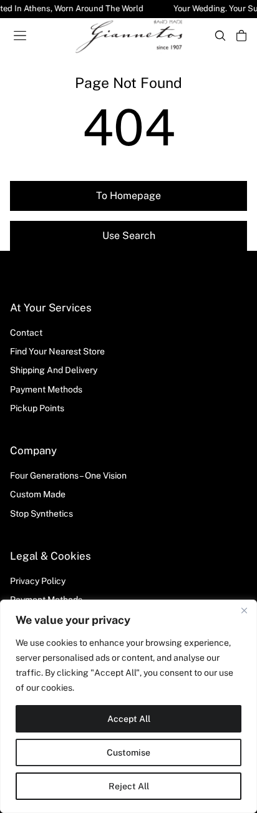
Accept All (128, 719)
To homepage (128, 196)
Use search (128, 235)
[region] (128, 706)
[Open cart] (241, 35)
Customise (128, 752)
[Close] (243, 610)
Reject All (129, 786)
